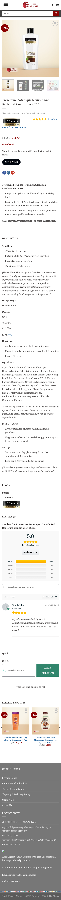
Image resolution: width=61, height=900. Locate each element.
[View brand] (12, 121)
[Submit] (56, 13)
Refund (16, 783)
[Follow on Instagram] (8, 173)
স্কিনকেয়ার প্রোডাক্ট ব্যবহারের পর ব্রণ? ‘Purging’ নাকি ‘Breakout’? (29, 840)
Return (6, 783)
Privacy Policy (9, 777)
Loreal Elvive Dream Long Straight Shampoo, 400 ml (15, 738)
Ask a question (47, 670)
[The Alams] (30, 5)
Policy (23, 783)
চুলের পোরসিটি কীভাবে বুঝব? (12, 821)
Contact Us (8, 799)
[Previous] (6, 48)
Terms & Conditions (13, 788)
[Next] (54, 48)
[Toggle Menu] (6, 5)
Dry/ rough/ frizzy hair (36, 113)
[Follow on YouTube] (13, 173)
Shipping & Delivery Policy (16, 794)
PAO (10, 334)
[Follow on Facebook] (4, 173)
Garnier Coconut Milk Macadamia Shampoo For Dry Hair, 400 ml (45, 740)
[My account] (52, 5)
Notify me (11, 162)
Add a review (30, 552)
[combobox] (27, 13)
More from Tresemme (14, 127)
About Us (7, 805)
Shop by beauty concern (12, 113)
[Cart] (57, 5)
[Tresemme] (12, 503)
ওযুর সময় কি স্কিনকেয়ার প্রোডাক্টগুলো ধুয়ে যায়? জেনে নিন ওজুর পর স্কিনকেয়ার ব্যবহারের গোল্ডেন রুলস (26, 829)
